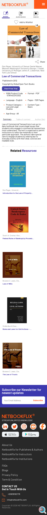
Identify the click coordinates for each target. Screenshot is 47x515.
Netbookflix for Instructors (17, 454)
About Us (7, 445)
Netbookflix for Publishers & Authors (22, 449)
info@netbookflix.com (17, 500)
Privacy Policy (10, 475)
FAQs (4, 465)
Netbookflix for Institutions (17, 459)
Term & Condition (12, 479)
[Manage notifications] (41, 509)
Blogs (5, 470)
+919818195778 (14, 494)
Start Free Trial (10, 88)
